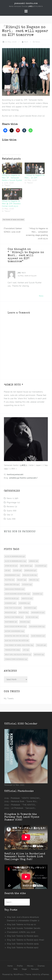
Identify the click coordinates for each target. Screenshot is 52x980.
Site (8, 515)
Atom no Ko (11, 565)
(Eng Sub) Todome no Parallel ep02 (22, 948)
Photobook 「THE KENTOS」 (24, 805)
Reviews (10, 507)
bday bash (26, 565)
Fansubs (35, 969)
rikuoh (25, 622)
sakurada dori (37, 626)
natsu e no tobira (14, 617)
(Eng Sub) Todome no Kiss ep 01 (21, 924)
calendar (40, 565)
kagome (37, 594)
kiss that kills (13, 608)
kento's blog (11, 598)
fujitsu (9, 580)
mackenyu (30, 608)
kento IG (27, 598)
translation (12, 650)
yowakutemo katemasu (16, 659)
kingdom (10, 603)
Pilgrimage (11, 502)
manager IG (38, 612)
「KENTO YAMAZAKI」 (30, 798)
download (30, 570)
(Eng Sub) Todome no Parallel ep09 (22, 944)
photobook (11, 622)
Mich (26, 42)
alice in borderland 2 (15, 561)
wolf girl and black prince (18, 654)
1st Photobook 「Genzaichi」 (24, 808)
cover (17, 570)
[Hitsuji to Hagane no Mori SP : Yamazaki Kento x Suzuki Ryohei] (12, 168)
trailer (41, 645)
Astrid (35, 974)
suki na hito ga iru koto (16, 640)
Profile (20, 966)
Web (15, 969)
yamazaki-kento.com (26, 4)
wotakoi (39, 654)
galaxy (21, 580)
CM (7, 570)
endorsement (12, 575)
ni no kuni (32, 617)
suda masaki (38, 636)
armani (33, 561)
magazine (10, 612)
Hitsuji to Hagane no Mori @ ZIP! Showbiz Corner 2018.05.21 (11, 203)
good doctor (12, 584)
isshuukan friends (14, 589)
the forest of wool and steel (13, 219)
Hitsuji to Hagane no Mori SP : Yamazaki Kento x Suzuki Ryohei (12, 177)
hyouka (27, 584)
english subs (30, 575)
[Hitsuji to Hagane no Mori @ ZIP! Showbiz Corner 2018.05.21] (12, 194)
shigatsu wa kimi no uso (16, 636)
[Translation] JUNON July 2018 (21, 932)
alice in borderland (15, 556)
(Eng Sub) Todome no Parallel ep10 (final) (25, 940)
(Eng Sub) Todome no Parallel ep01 (22, 936)
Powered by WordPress (12, 974)
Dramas (41, 966)
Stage (24, 969)
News (37, 42)
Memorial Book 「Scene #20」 (24, 801)
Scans (9, 511)
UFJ (26, 650)
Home (10, 966)
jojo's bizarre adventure (17, 594)
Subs (9, 519)
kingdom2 (24, 603)
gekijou (33, 580)
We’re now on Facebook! (20, 532)
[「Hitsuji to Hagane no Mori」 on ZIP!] (35, 168)
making (23, 612)
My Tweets (9, 699)
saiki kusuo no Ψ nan (15, 626)
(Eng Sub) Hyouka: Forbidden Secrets (23, 928)
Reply (41, 296)
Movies (30, 966)
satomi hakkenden (14, 631)
